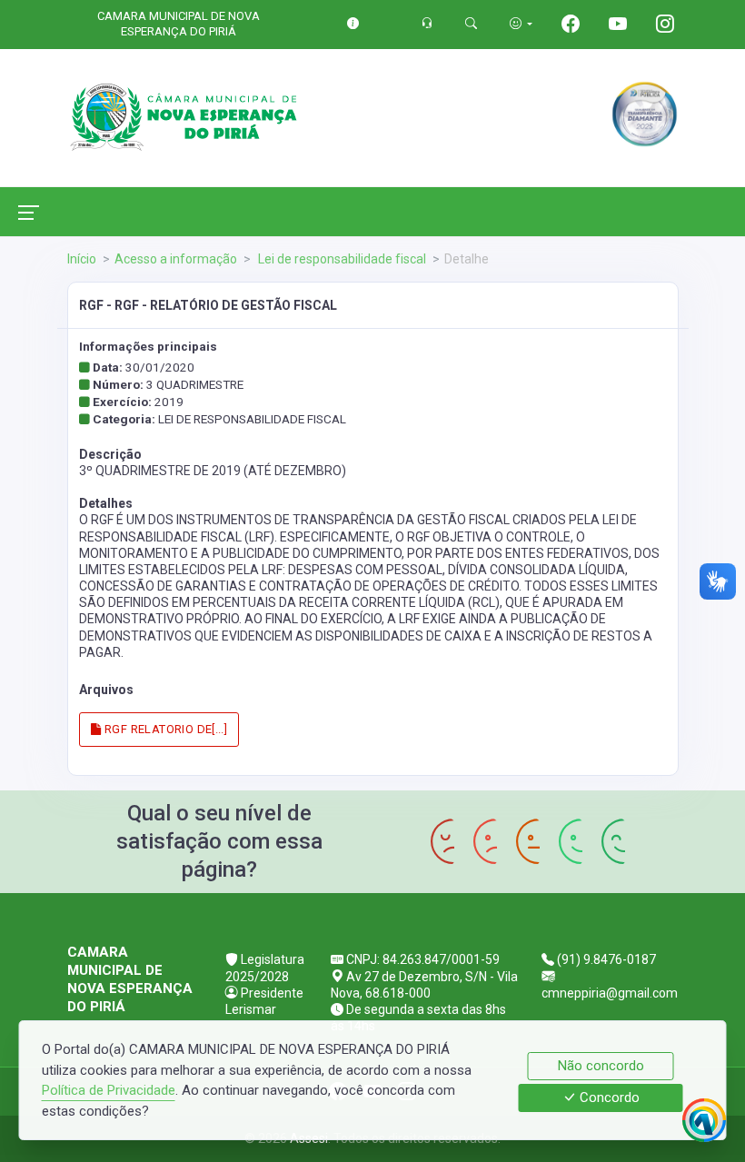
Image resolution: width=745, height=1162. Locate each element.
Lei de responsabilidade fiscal (340, 259)
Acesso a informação (175, 259)
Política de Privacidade (108, 1090)
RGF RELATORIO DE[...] (165, 729)
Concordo (608, 1098)
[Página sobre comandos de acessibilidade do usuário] (521, 23)
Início (81, 259)
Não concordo (601, 1066)
